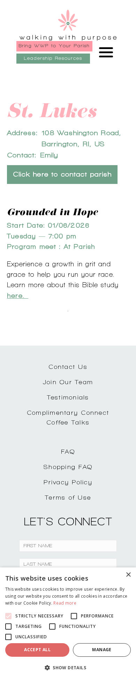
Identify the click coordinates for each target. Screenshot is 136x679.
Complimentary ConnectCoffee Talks (68, 417)
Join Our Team (68, 382)
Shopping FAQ (68, 466)
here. (17, 295)
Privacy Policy (68, 482)
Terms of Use (68, 497)
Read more (64, 603)
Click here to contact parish (62, 174)
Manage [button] (101, 650)
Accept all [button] (37, 650)
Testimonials (68, 397)
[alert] (68, 623)
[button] (68, 667)
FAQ (68, 451)
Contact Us (68, 366)
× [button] (128, 574)
